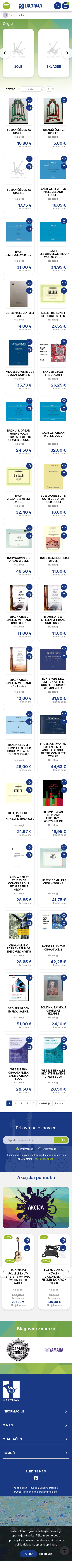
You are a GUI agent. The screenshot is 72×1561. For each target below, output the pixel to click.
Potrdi (28, 1553)
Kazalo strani (21, 1487)
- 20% (8, 1237)
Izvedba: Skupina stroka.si (44, 1487)
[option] (18, 1272)
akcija (10, 1261)
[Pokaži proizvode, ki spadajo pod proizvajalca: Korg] (54, 1350)
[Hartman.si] (11, 1391)
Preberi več (45, 1553)
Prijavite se (26, 1148)
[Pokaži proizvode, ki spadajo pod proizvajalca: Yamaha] (18, 1349)
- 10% (44, 1237)
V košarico (29, 107)
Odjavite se (49, 1148)
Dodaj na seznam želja (29, 100)
